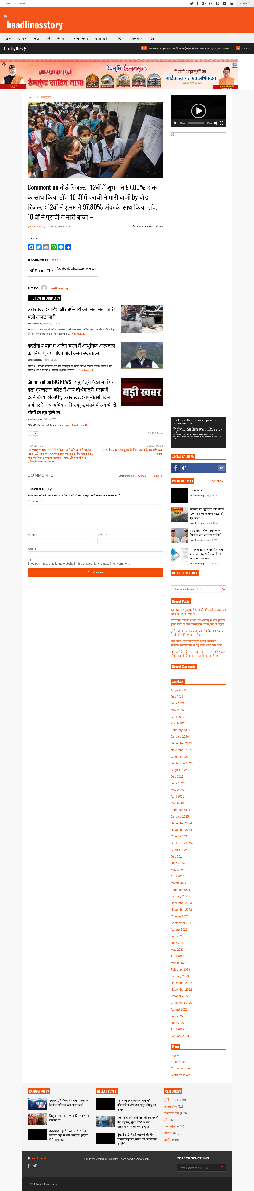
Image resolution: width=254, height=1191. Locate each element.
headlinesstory (37, 226)
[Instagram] (210, 3)
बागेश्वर (168, 1133)
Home (7, 38)
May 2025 (177, 790)
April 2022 (177, 1029)
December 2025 (181, 743)
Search (244, 3)
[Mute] (216, 123)
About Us (22, 4)
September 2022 (182, 1002)
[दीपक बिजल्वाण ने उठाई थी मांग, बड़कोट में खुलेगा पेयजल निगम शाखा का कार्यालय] (179, 554)
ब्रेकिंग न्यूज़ (170, 1099)
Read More (76, 333)
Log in (175, 1055)
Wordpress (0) (126, 476)
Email (102, 534)
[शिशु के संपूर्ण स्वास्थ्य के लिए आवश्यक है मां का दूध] (37, 1119)
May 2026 (177, 710)
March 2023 (178, 962)
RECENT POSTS (106, 1091)
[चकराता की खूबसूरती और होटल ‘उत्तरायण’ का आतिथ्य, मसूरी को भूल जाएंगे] (179, 514)
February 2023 (180, 969)
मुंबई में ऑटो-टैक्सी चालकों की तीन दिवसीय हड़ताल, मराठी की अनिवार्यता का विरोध (137, 1139)
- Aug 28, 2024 (211, 540)
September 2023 (182, 923)
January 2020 (180, 1036)
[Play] (175, 123)
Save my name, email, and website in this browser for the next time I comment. (79, 563)
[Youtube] (224, 3)
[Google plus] (204, 3)
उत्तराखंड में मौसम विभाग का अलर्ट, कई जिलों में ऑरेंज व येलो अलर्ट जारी (69, 1102)
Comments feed (181, 1068)
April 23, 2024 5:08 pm (59, 226)
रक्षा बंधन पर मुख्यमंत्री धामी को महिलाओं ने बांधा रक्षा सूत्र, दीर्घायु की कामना (159, 48)
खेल (36, 38)
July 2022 (177, 1016)
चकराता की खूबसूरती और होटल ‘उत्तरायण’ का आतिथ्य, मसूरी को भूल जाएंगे (207, 513)
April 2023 (177, 956)
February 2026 (180, 730)
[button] (198, 111)
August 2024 (179, 849)
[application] (198, 111)
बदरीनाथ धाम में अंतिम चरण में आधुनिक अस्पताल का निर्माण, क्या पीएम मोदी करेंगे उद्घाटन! (71, 349)
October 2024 (180, 836)
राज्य (21, 38)
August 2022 (179, 1009)
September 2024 (182, 843)
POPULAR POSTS (182, 481)
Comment (35, 501)
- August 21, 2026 (51, 360)
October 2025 (180, 756)
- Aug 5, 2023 (211, 495)
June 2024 (178, 863)
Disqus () (157, 476)
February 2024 (180, 889)
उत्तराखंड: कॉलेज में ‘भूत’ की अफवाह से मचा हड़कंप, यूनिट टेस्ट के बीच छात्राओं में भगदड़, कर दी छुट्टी (137, 1122)
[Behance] (217, 3)
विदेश (120, 38)
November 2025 (181, 750)
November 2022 (181, 989)
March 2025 (178, 803)
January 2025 (180, 816)
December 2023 (181, 903)
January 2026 (180, 736)
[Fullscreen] (222, 123)
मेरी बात (61, 38)
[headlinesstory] (33, 24)
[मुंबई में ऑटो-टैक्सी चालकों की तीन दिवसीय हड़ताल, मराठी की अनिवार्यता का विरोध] (105, 1138)
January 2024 (180, 896)
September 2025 (182, 763)
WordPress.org (180, 1075)
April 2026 (177, 716)
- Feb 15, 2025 (211, 563)
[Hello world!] (179, 495)
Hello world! (196, 490)
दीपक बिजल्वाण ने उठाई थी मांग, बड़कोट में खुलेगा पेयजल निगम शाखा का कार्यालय (206, 553)
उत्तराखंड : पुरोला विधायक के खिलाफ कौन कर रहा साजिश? (205, 532)
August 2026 (179, 690)
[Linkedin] (231, 3)
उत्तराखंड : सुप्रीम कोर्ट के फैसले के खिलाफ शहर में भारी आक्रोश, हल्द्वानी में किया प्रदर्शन (68, 1135)
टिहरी (114, 48)
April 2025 (177, 796)
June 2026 (178, 703)
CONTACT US (10, 4)
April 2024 (177, 876)
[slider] (196, 123)
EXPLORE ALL (219, 481)
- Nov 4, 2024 (211, 523)
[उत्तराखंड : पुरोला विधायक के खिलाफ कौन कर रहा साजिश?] (179, 535)
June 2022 (178, 1022)
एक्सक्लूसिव (102, 38)
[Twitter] (191, 3)
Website (33, 548)
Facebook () (143, 476)
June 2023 (178, 943)
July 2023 (177, 936)
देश (152, 38)
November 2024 (181, 829)
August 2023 (179, 929)
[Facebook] (197, 3)
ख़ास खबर (137, 38)
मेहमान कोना (81, 38)
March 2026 (178, 723)
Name (32, 534)
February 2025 (180, 809)
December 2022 (181, 983)
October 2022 (180, 996)
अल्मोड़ (167, 1139)
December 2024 (181, 823)
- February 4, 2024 (51, 323)
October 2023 (180, 916)
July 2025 (177, 776)
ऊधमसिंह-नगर (171, 1113)
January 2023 (180, 976)
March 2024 (178, 883)
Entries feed (179, 1061)
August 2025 (179, 770)
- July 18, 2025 (49, 419)
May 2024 (177, 869)
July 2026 (177, 696)
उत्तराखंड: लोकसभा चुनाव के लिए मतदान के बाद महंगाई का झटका (132, 451)
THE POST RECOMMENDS (44, 298)
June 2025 (178, 783)
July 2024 (177, 856)
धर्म (48, 38)
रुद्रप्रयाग (57, 259)
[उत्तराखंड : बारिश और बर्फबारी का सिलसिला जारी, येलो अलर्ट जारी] (142, 319)
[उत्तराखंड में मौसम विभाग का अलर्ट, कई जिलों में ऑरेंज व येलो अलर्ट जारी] (37, 1104)
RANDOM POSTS (39, 1091)
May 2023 (177, 949)
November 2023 (181, 909)
